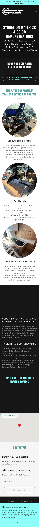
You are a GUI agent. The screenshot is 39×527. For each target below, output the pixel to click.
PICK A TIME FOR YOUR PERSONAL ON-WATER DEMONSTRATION (19, 78)
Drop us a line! (19, 490)
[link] (12, 11)
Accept (19, 522)
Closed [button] (9, 481)
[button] (36, 11)
